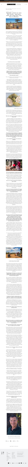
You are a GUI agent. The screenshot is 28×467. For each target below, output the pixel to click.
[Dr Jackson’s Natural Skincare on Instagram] (1, 452)
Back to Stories (14, 446)
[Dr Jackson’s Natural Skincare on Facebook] (3, 452)
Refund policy (13, 456)
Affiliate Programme (8, 456)
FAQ (7, 454)
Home (6, 8)
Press (7, 460)
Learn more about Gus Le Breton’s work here (14, 436)
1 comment (7, 11)
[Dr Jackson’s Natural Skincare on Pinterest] (3, 453)
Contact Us (13, 452)
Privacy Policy (13, 455)
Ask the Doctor (8, 453)
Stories (8, 8)
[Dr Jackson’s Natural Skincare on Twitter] (1, 453)
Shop (7, 452)
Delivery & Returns (13, 454)
